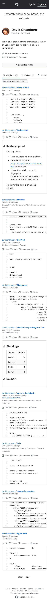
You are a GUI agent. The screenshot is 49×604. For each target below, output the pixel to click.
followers (10, 57)
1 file (6, 137)
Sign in (31, 4)
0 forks (15, 94)
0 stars (36, 94)
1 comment (24, 408)
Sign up (42, 4)
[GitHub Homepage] (16, 597)
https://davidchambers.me (16, 53)
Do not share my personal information (24, 593)
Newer (28, 577)
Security (23, 588)
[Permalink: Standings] (4, 346)
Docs (13, 591)
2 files (6, 94)
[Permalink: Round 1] (4, 379)
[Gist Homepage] (16, 4)
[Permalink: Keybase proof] (4, 146)
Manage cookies (31, 591)
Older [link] (20, 577)
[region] (24, 111)
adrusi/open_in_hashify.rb (11, 398)
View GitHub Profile (24, 65)
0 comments (25, 94)
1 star (35, 249)
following (21, 57)
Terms (8, 588)
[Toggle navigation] (3, 4)
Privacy (15, 588)
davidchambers (8, 87)
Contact (20, 591)
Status (30, 588)
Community (39, 588)
